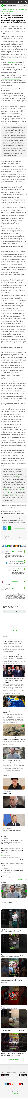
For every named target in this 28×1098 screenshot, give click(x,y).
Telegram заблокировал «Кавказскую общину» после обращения (11, 1007)
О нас (2, 1072)
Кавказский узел (11, 62)
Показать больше (14, 1059)
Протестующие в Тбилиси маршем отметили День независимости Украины (13, 710)
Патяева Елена (7, 793)
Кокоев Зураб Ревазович (10, 812)
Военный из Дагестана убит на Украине (12, 877)
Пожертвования (23, 1072)
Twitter (5, 489)
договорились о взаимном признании (10, 79)
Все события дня (22, 879)
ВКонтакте (6, 494)
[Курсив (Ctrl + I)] (7, 611)
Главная (3, 11)
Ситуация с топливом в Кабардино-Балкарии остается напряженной (13, 655)
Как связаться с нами (11, 1072)
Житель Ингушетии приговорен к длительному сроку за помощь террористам (13, 858)
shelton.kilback (14, 581)
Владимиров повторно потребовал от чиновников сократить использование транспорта (12, 850)
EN (4, 1)
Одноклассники (14, 494)
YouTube (7, 492)
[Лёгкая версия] (7, 1)
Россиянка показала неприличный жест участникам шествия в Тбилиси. (12, 1054)
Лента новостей (10, 11)
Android (13, 472)
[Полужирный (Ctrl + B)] (4, 611)
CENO (18, 476)
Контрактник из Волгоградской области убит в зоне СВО (12, 871)
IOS (23, 476)
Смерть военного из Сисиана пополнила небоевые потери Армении (14, 738)
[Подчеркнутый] (10, 611)
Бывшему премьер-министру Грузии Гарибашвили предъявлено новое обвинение (13, 680)
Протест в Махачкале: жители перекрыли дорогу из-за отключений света (13, 955)
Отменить (14, 630)
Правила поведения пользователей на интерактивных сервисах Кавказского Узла (14, 1088)
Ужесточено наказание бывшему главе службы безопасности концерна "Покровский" (12, 842)
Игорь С (13, 551)
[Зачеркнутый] (13, 611)
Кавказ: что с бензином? (9, 9)
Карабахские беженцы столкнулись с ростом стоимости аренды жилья (13, 640)
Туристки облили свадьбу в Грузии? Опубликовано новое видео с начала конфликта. (11, 980)
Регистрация (14, 626)
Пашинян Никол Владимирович (12, 830)
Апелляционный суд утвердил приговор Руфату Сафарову (11, 761)
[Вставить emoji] (16, 611)
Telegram (22, 489)
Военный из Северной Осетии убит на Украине (12, 864)
